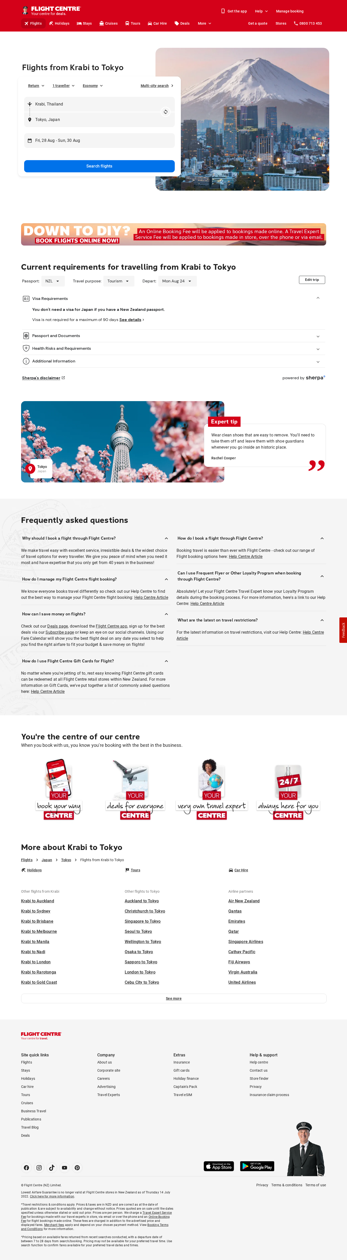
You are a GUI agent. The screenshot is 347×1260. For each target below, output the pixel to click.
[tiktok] (51, 1167)
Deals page (57, 626)
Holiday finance (186, 1078)
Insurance (182, 1062)
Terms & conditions (286, 1185)
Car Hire (160, 23)
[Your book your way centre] (59, 790)
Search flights (99, 166)
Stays (87, 23)
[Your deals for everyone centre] (135, 790)
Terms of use (315, 1185)
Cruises (111, 23)
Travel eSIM (183, 1095)
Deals (185, 23)
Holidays (62, 23)
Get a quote (257, 23)
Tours (135, 23)
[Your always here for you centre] (288, 790)
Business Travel (33, 1111)
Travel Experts (108, 1095)
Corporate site (108, 1070)
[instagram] (39, 1167)
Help (259, 11)
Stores (281, 23)
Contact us (258, 1070)
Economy (90, 86)
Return (33, 86)
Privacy (256, 1087)
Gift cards (182, 1070)
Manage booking (290, 11)
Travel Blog (30, 1127)
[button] (174, 998)
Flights (36, 23)
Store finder (259, 1078)
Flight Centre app (111, 626)
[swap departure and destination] (166, 112)
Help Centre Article (151, 597)
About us (104, 1062)
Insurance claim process (269, 1095)
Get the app (237, 11)
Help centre (259, 1062)
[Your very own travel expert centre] (211, 790)
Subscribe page (59, 632)
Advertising (106, 1087)
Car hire (27, 1087)
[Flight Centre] (41, 1035)
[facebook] (26, 1167)
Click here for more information (52, 1196)
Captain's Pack (185, 1087)
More (202, 23)
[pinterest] (77, 1167)
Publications (31, 1119)
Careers (103, 1078)
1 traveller (61, 86)
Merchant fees (54, 1225)
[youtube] (64, 1167)
